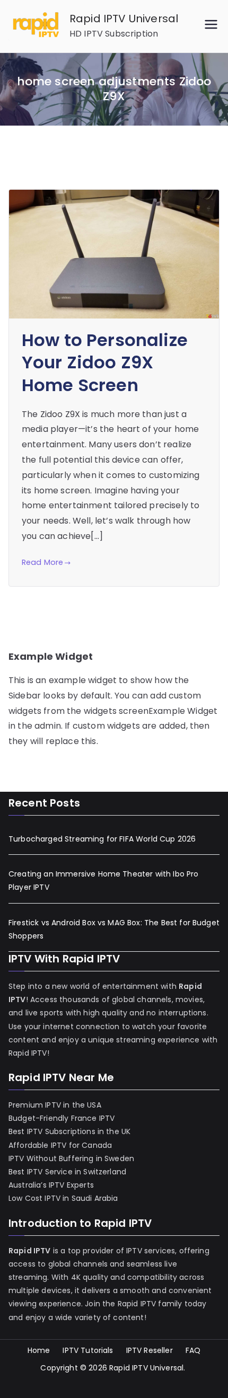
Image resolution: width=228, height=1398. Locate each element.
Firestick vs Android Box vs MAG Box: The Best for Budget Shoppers (114, 929)
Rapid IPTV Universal (123, 18)
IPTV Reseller (149, 1350)
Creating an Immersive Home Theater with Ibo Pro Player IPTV (103, 880)
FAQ (193, 1350)
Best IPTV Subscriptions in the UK (69, 1131)
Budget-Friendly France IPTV (61, 1118)
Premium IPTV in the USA (54, 1105)
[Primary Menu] (211, 26)
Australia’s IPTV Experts (51, 1185)
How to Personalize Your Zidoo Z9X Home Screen (105, 362)
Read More (42, 562)
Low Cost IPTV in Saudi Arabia (63, 1198)
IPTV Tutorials (88, 1350)
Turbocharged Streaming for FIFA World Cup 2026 (102, 839)
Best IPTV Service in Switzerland (67, 1171)
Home (39, 1350)
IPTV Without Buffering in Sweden (71, 1158)
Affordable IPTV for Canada (60, 1145)
